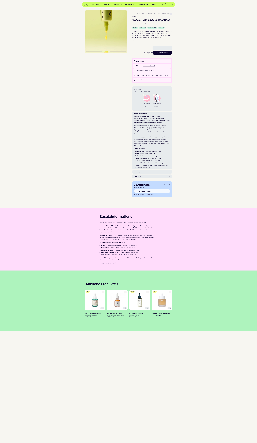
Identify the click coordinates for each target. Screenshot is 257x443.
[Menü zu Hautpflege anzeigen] (100, 4)
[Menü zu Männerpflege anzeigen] (135, 4)
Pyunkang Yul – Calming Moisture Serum (136, 314)
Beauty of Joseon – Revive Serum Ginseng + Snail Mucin (115, 314)
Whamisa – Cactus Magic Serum (161, 313)
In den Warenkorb (164, 53)
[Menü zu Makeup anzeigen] (110, 4)
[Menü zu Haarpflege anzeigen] (121, 4)
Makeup (106, 4)
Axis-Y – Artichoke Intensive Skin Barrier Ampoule (93, 314)
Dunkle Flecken (143, 27)
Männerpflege (129, 4)
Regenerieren (161, 27)
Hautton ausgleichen (152, 27)
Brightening (135, 27)
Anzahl (153, 44)
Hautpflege (95, 4)
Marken (154, 4)
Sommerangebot (144, 4)
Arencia (134, 16)
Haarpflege (117, 4)
